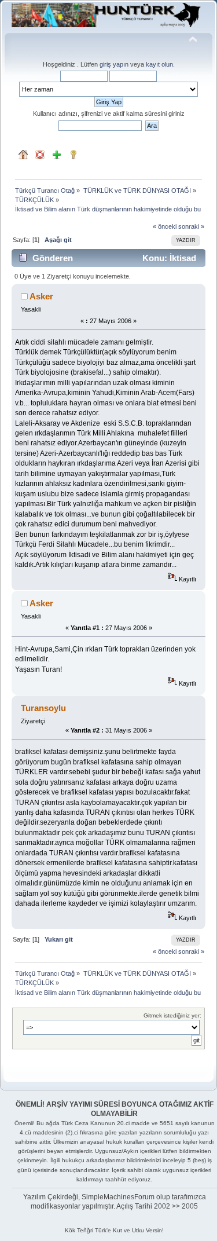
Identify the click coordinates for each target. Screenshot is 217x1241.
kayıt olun (159, 64)
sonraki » (191, 226)
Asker (41, 296)
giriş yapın (114, 64)
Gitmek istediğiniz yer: (172, 1015)
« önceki (164, 226)
